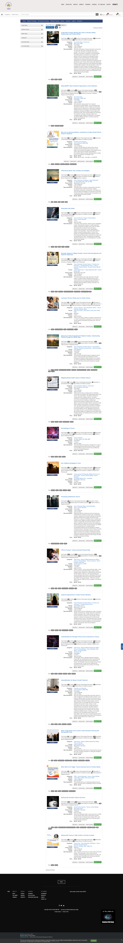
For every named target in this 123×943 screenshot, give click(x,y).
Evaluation (65, 673)
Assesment (75, 760)
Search (62, 21)
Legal (97, 827)
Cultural (76, 329)
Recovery (61, 125)
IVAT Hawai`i (15, 895)
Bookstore (69, 4)
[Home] (2, 14)
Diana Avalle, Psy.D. (78, 808)
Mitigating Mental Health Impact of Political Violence (75, 378)
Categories (7, 14)
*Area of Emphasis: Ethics (79, 506)
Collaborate (44, 893)
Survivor (71, 421)
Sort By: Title (50, 27)
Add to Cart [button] (98, 76)
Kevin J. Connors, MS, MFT (80, 219)
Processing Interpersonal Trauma (70, 496)
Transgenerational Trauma (87, 265)
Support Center (24, 935)
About (62, 4)
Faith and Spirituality (58, 329)
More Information (55, 941)
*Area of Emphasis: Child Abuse (81, 180)
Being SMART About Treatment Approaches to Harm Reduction (79, 86)
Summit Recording (78, 42)
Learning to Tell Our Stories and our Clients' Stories (75, 298)
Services (75, 4)
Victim (60, 456)
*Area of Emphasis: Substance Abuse (86, 266)
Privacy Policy (58, 911)
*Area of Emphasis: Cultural (89, 307)
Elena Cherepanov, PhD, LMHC (81, 387)
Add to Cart (98, 453)
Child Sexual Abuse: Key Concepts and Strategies (75, 170)
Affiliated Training (54, 21)
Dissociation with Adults (68, 208)
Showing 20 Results (97, 28)
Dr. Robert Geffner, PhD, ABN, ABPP (82, 439)
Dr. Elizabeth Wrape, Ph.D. (80, 478)
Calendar (68, 21)
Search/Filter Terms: (50, 25)
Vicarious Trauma (73, 164)
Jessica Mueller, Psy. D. (79, 269)
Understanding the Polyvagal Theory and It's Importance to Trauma (80, 637)
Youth (56, 588)
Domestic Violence (84, 291)
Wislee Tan (89, 846)
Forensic (23, 895)
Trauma (63, 246)
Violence (56, 421)
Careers (43, 897)
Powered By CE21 (24, 937)
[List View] (59, 27)
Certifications (31, 895)
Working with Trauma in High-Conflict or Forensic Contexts (77, 835)
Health (61, 490)
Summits (81, 4)
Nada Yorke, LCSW (78, 43)
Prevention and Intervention (80, 141)
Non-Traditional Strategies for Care (71, 463)
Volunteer (43, 895)
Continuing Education (33, 897)
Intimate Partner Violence (68, 291)
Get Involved (101, 4)
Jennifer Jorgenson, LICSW (80, 563)
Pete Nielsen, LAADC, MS (79, 98)
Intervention (57, 164)
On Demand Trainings (43, 21)
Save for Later (81, 76)
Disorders (65, 490)
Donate (115, 4)
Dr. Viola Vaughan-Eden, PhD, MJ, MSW (83, 181)
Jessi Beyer (89, 478)
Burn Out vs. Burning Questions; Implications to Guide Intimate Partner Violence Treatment (81, 132)
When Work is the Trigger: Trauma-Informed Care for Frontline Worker (81, 767)
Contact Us (43, 899)
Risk (60, 630)
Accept (94, 940)
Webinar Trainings (31, 21)
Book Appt (23, 897)
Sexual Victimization (93, 180)
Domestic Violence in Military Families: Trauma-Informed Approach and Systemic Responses (81, 254)
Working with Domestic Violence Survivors (73, 797)
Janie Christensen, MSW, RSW (81, 143)
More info (75, 76)
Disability (56, 369)
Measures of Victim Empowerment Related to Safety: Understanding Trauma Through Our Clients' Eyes (80, 336)
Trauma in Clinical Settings (89, 218)
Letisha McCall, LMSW (79, 777)
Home (24, 21)
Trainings (87, 4)
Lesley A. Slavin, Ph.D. (79, 744)
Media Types (15, 14)
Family (60, 724)
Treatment (57, 125)
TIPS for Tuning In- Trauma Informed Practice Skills (75, 550)
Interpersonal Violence (55, 543)
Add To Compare (89, 76)
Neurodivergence (81, 760)
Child (52, 202)
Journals (94, 4)
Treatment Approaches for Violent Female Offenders (76, 595)
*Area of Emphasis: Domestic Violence (82, 264)
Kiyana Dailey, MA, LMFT (91, 269)
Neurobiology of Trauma (68, 428)
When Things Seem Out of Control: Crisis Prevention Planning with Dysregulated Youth (80, 731)
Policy (59, 202)
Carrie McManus (77, 349)
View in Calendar (89, 161)
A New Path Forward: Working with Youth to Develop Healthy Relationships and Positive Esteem (78, 33)
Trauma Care (86, 42)
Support (74, 21)
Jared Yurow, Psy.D (78, 310)
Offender (60, 79)
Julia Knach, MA (77, 652)
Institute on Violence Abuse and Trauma (69, 909)
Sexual (63, 202)
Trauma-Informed (77, 291)
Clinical (56, 79)
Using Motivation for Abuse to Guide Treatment (74, 680)
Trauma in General (78, 218)
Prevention (67, 164)
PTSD (56, 246)
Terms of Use (65, 911)
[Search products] (97, 14)
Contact (108, 4)
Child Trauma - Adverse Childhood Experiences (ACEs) (86, 559)
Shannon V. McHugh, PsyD (80, 846)
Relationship (71, 588)
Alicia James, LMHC (89, 777)
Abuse (52, 79)
